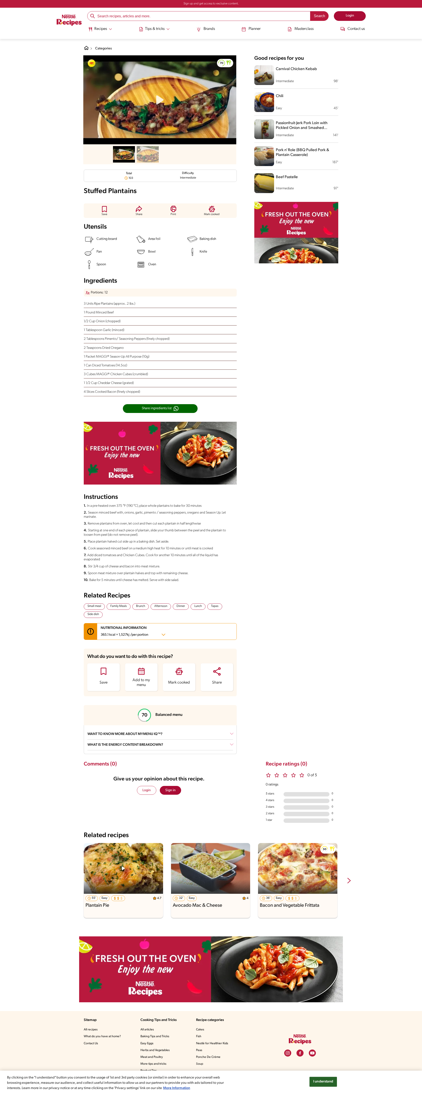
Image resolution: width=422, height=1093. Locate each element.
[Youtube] (312, 1053)
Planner (255, 29)
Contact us (356, 29)
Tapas (214, 606)
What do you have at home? (102, 1036)
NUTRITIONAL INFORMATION (124, 631)
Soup (199, 1064)
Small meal (94, 606)
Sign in (170, 790)
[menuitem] (100, 30)
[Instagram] (287, 1053)
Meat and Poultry (151, 1057)
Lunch (198, 606)
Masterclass (304, 29)
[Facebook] (300, 1053)
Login (146, 790)
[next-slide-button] (349, 881)
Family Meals (118, 606)
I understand (323, 1081)
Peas (199, 1050)
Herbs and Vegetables (155, 1050)
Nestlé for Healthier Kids (212, 1043)
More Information (176, 1088)
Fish (198, 1036)
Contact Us (91, 1043)
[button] (225, 63)
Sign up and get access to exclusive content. (211, 3)
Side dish (93, 614)
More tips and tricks (153, 1064)
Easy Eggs (146, 1043)
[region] (211, 1082)
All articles (147, 1029)
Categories (103, 48)
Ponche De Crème (208, 1057)
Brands (209, 29)
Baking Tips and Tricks (154, 1036)
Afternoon (160, 606)
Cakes (200, 1029)
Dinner (180, 606)
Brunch (140, 606)
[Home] (69, 21)
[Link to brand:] (91, 63)
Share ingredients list (157, 408)
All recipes (91, 1029)
